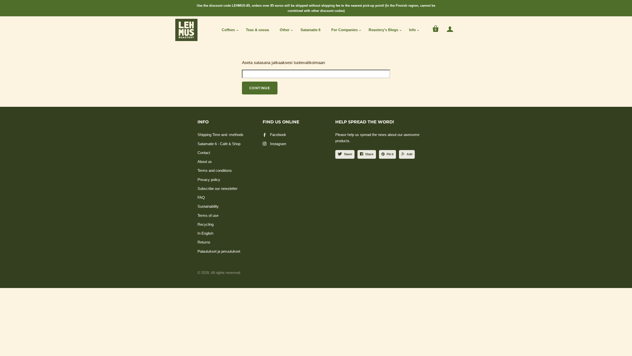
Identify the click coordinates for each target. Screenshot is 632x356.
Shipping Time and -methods (220, 135)
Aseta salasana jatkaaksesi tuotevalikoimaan (283, 62)
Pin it (390, 154)
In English (205, 233)
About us (205, 161)
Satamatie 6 (310, 30)
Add (409, 154)
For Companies (344, 30)
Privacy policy (209, 180)
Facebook (278, 135)
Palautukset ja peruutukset (219, 251)
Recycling (206, 224)
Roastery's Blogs (383, 30)
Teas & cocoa (257, 30)
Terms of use (208, 215)
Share (369, 154)
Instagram (278, 144)
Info (412, 30)
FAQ (201, 197)
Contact (204, 153)
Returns (204, 242)
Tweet (348, 154)
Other (285, 30)
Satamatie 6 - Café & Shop (219, 144)
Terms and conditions (215, 170)
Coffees (228, 30)
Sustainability (208, 206)
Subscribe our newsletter (217, 188)
